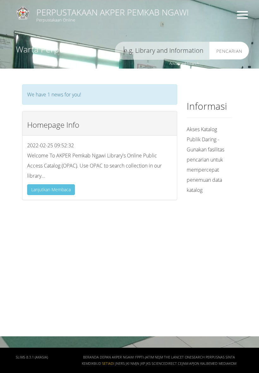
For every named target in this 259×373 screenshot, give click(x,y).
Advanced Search (184, 63)
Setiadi (108, 363)
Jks (148, 363)
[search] (162, 51)
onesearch (195, 357)
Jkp (142, 363)
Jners (120, 363)
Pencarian (229, 51)
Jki (128, 363)
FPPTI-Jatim (144, 357)
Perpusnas (215, 357)
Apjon (194, 363)
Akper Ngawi (123, 357)
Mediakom (227, 363)
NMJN (134, 363)
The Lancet (174, 357)
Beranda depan (97, 357)
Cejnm (183, 363)
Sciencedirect (164, 363)
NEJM (159, 357)
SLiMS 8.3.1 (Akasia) (32, 357)
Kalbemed (209, 363)
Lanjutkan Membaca (51, 189)
